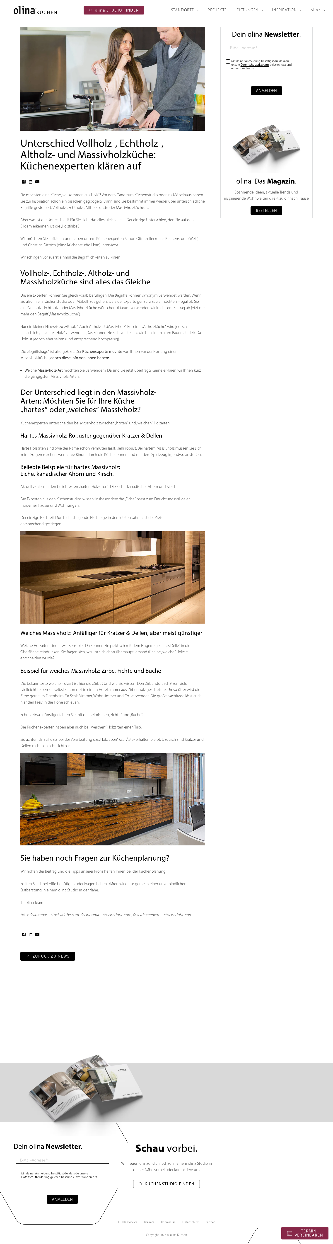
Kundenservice (127, 1222)
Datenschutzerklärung (255, 64)
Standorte (182, 9)
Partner (210, 1222)
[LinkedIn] (30, 181)
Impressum (168, 1222)
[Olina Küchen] (35, 10)
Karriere (149, 1222)
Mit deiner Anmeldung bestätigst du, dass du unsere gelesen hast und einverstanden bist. (261, 64)
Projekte (217, 9)
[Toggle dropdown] (199, 10)
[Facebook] (23, 181)
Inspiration (284, 9)
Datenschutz (190, 1222)
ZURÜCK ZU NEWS (51, 956)
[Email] (37, 181)
